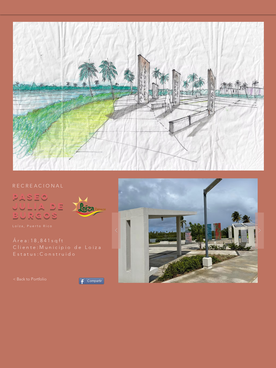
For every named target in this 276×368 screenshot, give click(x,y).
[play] (252, 166)
